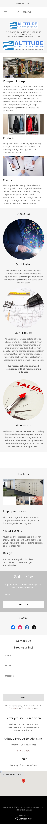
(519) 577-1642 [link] (24, 12)
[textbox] (23, 594)
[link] (24, 25)
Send (23, 697)
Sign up (23, 604)
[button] (5, 12)
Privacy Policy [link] (13, 708)
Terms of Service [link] (27, 708)
